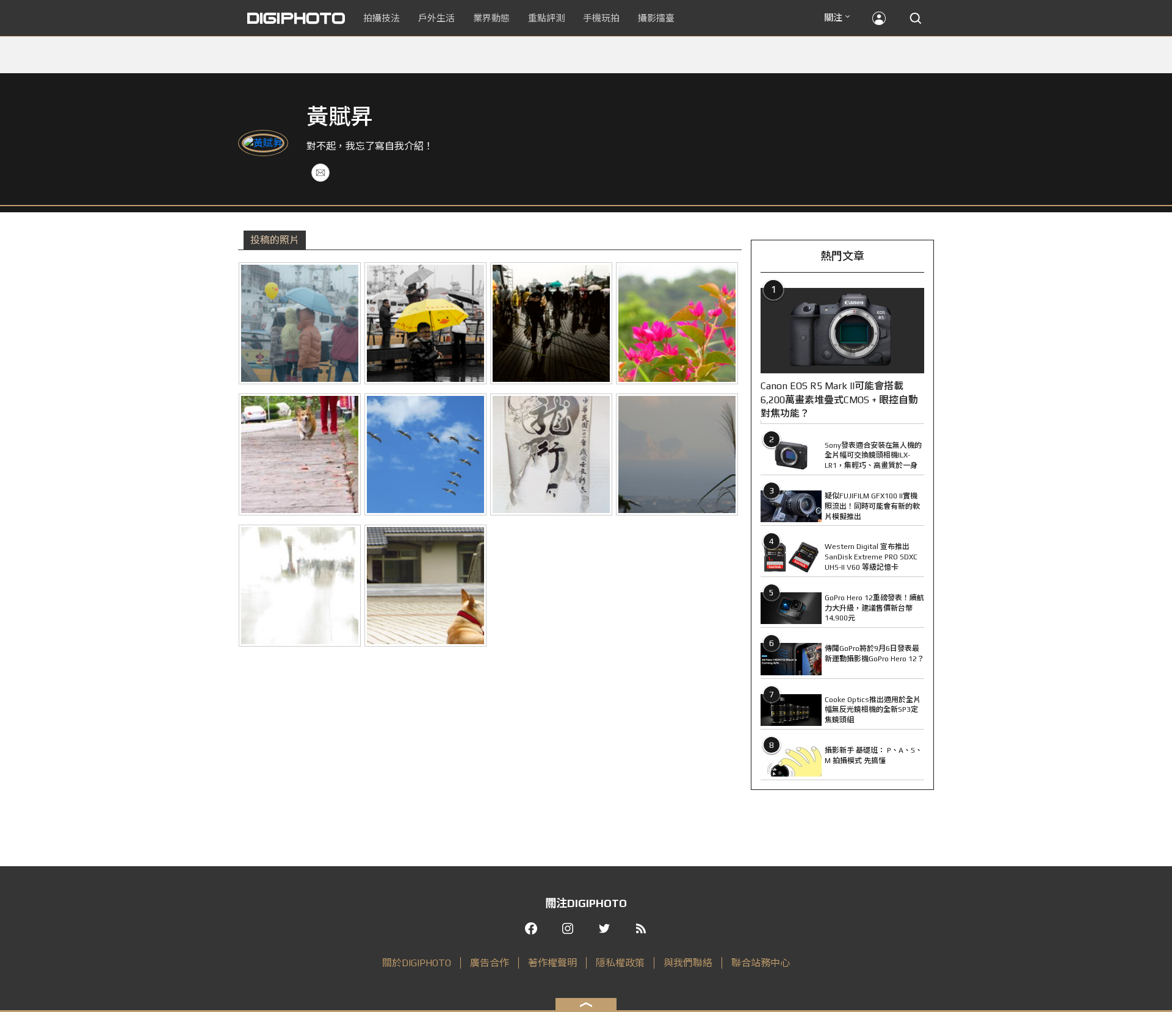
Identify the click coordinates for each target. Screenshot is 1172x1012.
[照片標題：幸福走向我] (300, 454)
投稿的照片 (274, 240)
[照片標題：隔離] (300, 586)
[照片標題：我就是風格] (551, 323)
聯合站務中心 (760, 963)
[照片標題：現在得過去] (551, 454)
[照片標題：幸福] (425, 586)
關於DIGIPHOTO (416, 963)
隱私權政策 (620, 963)
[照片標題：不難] (425, 454)
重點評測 (546, 18)
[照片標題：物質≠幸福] (425, 323)
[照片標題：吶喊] (677, 454)
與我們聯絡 (688, 963)
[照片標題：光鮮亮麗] (677, 323)
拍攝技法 (381, 18)
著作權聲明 (552, 963)
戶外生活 (436, 18)
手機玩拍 (601, 18)
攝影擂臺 (656, 18)
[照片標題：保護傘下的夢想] (300, 323)
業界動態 (491, 18)
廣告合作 (489, 963)
